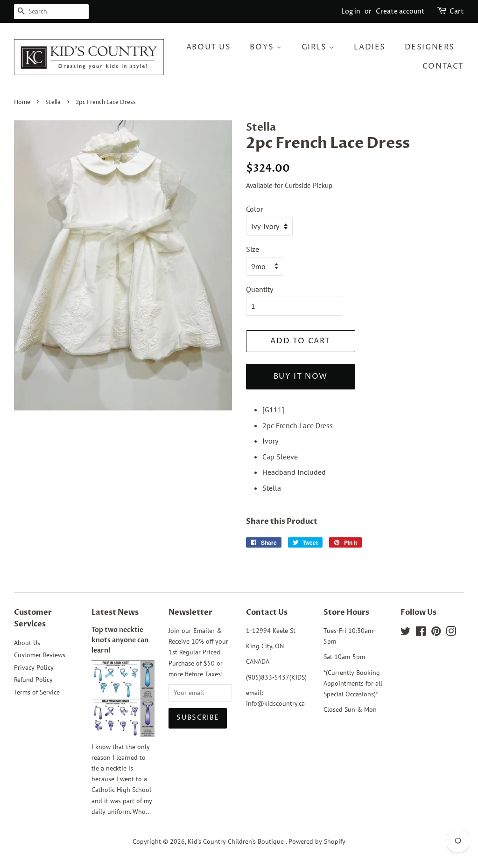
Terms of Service (37, 692)
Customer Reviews (39, 655)
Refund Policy (33, 679)
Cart (457, 11)
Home (22, 102)
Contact (443, 66)
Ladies (370, 47)
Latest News (115, 612)
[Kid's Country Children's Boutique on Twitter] (406, 633)
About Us (208, 47)
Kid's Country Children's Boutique (237, 841)
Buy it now (301, 376)
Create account (400, 11)
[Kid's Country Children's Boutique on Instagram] (451, 633)
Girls (316, 47)
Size (252, 249)
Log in (350, 11)
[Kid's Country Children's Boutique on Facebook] (420, 633)
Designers (430, 47)
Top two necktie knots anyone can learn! (119, 640)
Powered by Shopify (316, 841)
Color (254, 209)
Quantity (259, 289)
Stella (53, 102)
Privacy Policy (34, 667)
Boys (263, 47)
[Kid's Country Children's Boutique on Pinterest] (436, 633)
